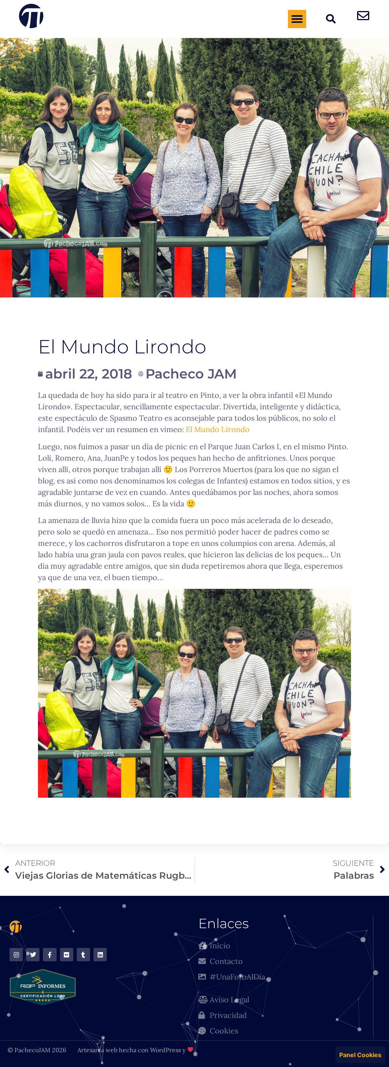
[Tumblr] (83, 954)
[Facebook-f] (49, 954)
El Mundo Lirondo (218, 429)
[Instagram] (16, 954)
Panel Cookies (360, 1055)
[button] (297, 19)
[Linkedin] (100, 954)
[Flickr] (66, 954)
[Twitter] (33, 954)
